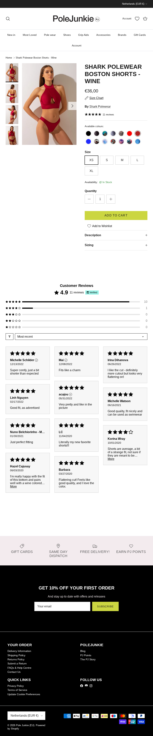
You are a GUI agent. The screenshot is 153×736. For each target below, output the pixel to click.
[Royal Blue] (88, 141)
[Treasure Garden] (105, 133)
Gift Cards (140, 34)
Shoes (67, 34)
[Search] (8, 18)
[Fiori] (96, 141)
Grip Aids (83, 34)
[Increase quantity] (110, 199)
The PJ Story (88, 659)
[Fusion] (129, 141)
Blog (82, 650)
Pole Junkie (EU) (25, 725)
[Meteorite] (113, 133)
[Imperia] (137, 141)
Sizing (89, 245)
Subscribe (105, 606)
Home (9, 57)
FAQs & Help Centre (19, 667)
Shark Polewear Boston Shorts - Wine (36, 57)
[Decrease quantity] (89, 199)
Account (76, 45)
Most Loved (30, 34)
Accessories (103, 34)
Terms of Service (17, 689)
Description (93, 235)
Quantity (91, 191)
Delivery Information (19, 650)
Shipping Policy (16, 655)
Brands (122, 34)
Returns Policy (15, 659)
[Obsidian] (96, 133)
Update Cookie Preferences (23, 694)
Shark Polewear (100, 106)
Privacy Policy (15, 685)
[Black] (88, 133)
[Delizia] (105, 141)
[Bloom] (113, 141)
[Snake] (121, 133)
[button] (76, 301)
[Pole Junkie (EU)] (76, 19)
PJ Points (85, 655)
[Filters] (9, 336)
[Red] (129, 133)
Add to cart (116, 215)
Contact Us (14, 671)
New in (11, 34)
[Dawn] (121, 141)
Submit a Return (17, 663)
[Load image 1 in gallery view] (49, 104)
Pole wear (50, 34)
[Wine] (137, 133)
